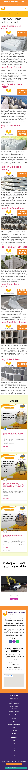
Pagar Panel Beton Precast (14, 247)
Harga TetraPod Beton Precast (11, 85)
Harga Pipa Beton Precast (13, 208)
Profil (14, 721)
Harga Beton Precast (11, 67)
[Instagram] (17, 4)
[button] (25, 8)
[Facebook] (10, 641)
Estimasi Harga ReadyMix (14, 724)
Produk (13, 727)
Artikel (14, 733)
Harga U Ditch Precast (11, 359)
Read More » (6, 446)
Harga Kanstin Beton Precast (11, 27)
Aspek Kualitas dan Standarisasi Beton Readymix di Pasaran (13, 434)
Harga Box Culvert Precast (14, 322)
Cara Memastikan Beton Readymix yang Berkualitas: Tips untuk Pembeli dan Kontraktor (14, 485)
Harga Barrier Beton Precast (10, 285)
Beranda (14, 718)
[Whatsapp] (10, 4)
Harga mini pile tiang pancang (11, 168)
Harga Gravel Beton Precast (10, 126)
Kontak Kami (14, 730)
